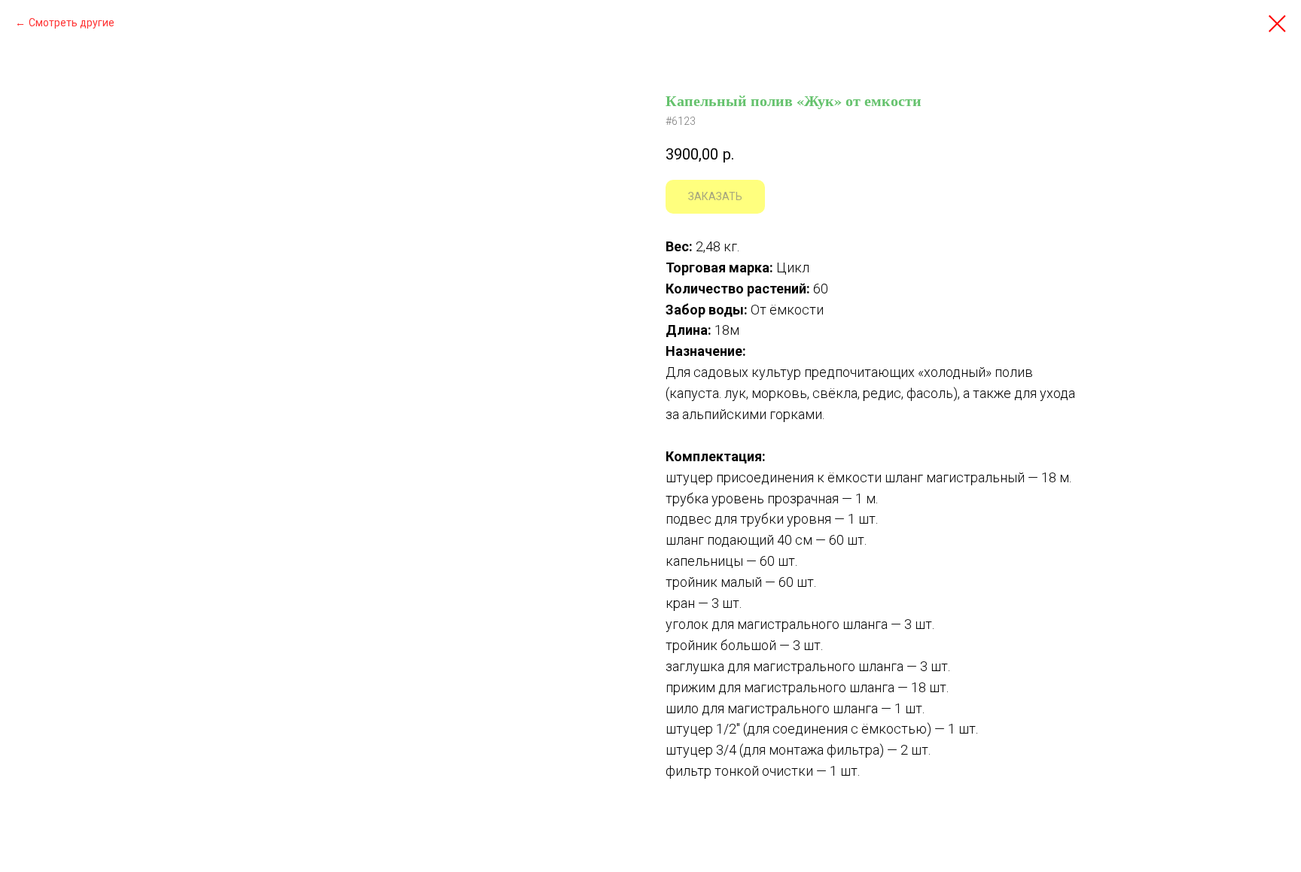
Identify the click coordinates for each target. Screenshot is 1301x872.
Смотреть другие (71, 23)
